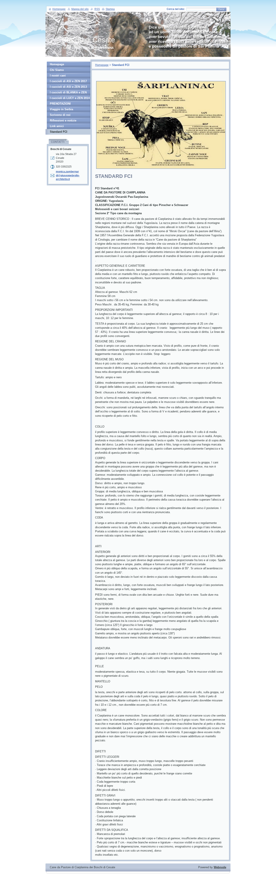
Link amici (57, 126)
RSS (97, 9)
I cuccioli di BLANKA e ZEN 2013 (68, 93)
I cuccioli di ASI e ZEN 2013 (68, 86)
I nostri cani (58, 75)
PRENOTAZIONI (60, 103)
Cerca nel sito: (176, 9)
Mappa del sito (80, 9)
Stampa (110, 9)
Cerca (221, 9)
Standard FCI (58, 131)
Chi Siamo (57, 70)
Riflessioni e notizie (63, 120)
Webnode (220, 867)
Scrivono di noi (60, 114)
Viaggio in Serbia (61, 109)
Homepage (101, 65)
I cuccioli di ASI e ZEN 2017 (68, 81)
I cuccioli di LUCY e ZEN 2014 (70, 98)
